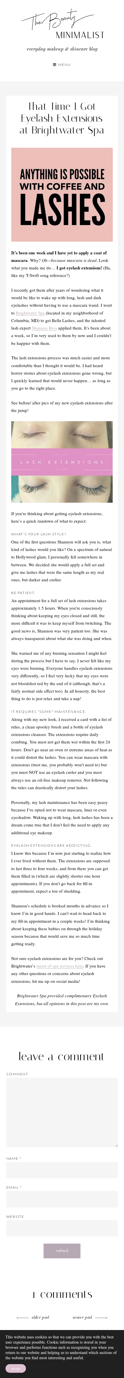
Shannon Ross (44, 328)
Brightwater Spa (30, 313)
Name (14, 1158)
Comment (17, 1074)
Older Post (40, 1318)
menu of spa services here (59, 966)
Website (15, 1216)
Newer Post (82, 1318)
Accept (15, 1368)
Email (14, 1187)
